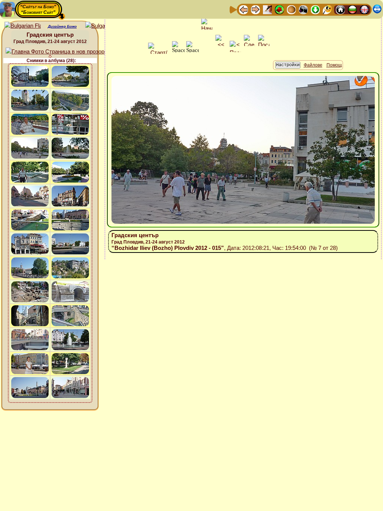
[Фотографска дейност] (303, 9)
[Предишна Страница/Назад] (243, 9)
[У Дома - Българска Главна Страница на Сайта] (352, 9)
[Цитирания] (279, 9)
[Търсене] (327, 9)
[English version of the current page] (23, 26)
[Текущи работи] (291, 9)
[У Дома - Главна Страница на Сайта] (340, 9)
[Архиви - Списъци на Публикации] (267, 9)
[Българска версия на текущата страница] (103, 26)
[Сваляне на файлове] (315, 9)
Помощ (334, 65)
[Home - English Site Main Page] (364, 9)
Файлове (313, 65)
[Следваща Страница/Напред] (255, 9)
